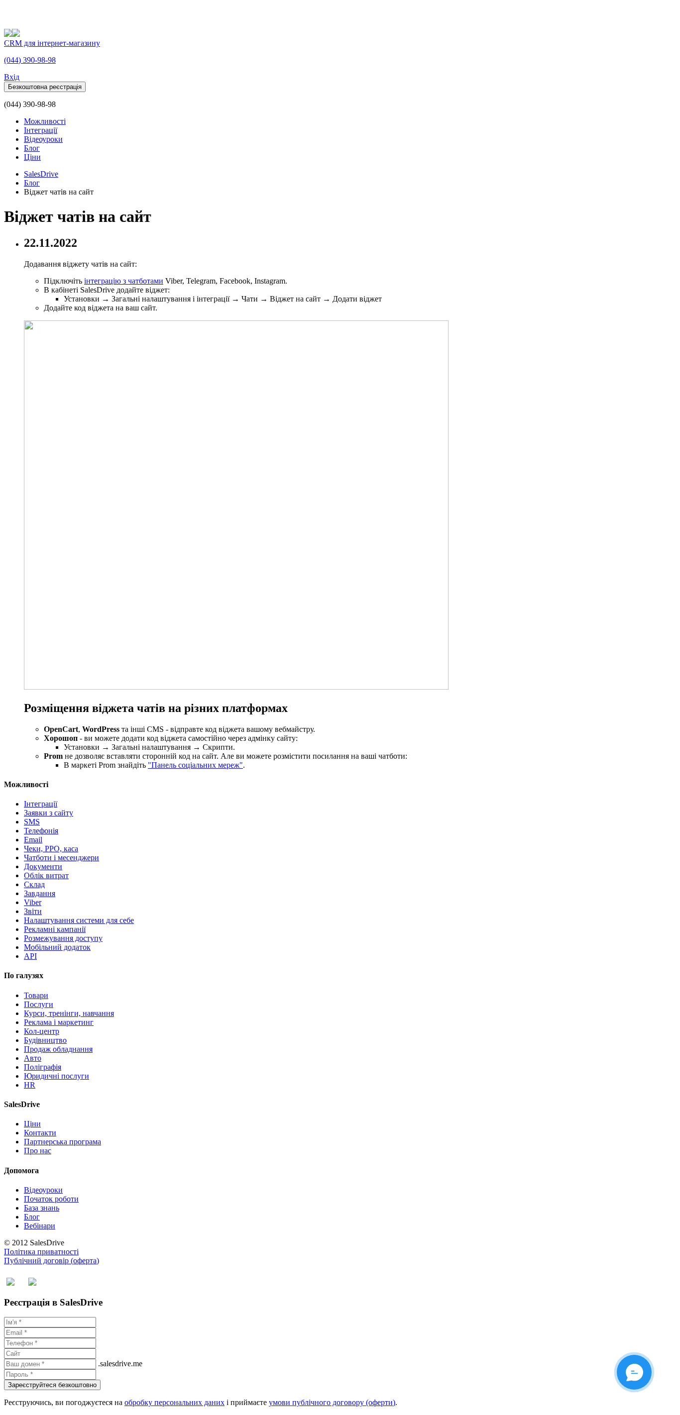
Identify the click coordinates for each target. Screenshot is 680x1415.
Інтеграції (40, 130)
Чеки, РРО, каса (51, 848)
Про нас (37, 1150)
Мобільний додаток (57, 947)
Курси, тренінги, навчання (69, 1013)
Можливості (45, 121)
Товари (36, 995)
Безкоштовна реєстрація (45, 87)
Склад (34, 884)
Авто (32, 1058)
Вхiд (11, 77)
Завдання (39, 893)
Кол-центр (41, 1031)
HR (29, 1085)
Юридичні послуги (56, 1076)
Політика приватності (41, 1251)
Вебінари (39, 1225)
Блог (32, 148)
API (30, 956)
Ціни (32, 157)
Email (33, 839)
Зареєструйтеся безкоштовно (52, 1385)
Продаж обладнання (58, 1049)
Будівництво (45, 1040)
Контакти (40, 1132)
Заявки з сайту (48, 813)
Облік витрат (46, 875)
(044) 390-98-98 (30, 60)
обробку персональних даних (174, 1402)
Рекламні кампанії (55, 929)
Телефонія (41, 830)
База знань (41, 1208)
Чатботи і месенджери (61, 857)
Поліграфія (42, 1067)
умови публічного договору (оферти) (332, 1402)
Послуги (38, 1004)
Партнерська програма (62, 1141)
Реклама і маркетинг (59, 1022)
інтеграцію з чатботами (123, 281)
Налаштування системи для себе (79, 920)
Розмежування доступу (63, 938)
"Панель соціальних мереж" (195, 765)
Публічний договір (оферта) (51, 1260)
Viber (32, 902)
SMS (32, 821)
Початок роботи (51, 1199)
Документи (43, 866)
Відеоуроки (43, 139)
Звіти (33, 911)
